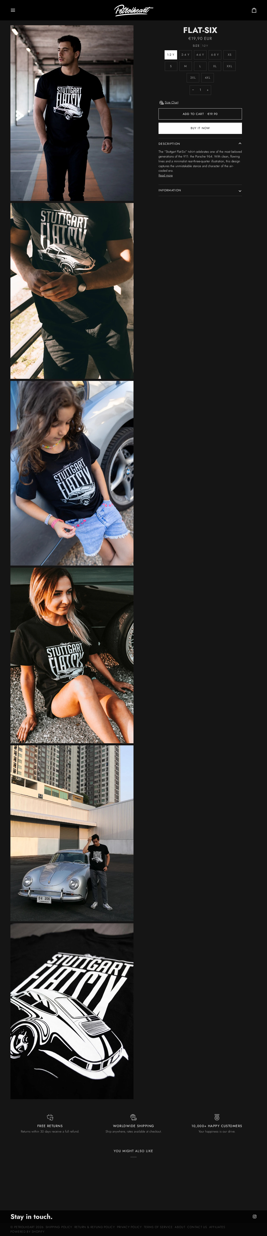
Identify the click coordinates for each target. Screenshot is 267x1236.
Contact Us (197, 1227)
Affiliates (217, 1227)
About (180, 1227)
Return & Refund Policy (94, 1227)
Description (169, 144)
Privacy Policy (129, 1227)
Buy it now (200, 128)
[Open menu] (16, 10)
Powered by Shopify (27, 1232)
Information (170, 190)
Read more (166, 175)
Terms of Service (158, 1227)
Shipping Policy (59, 1227)
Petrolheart (24, 1227)
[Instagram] (255, 1216)
